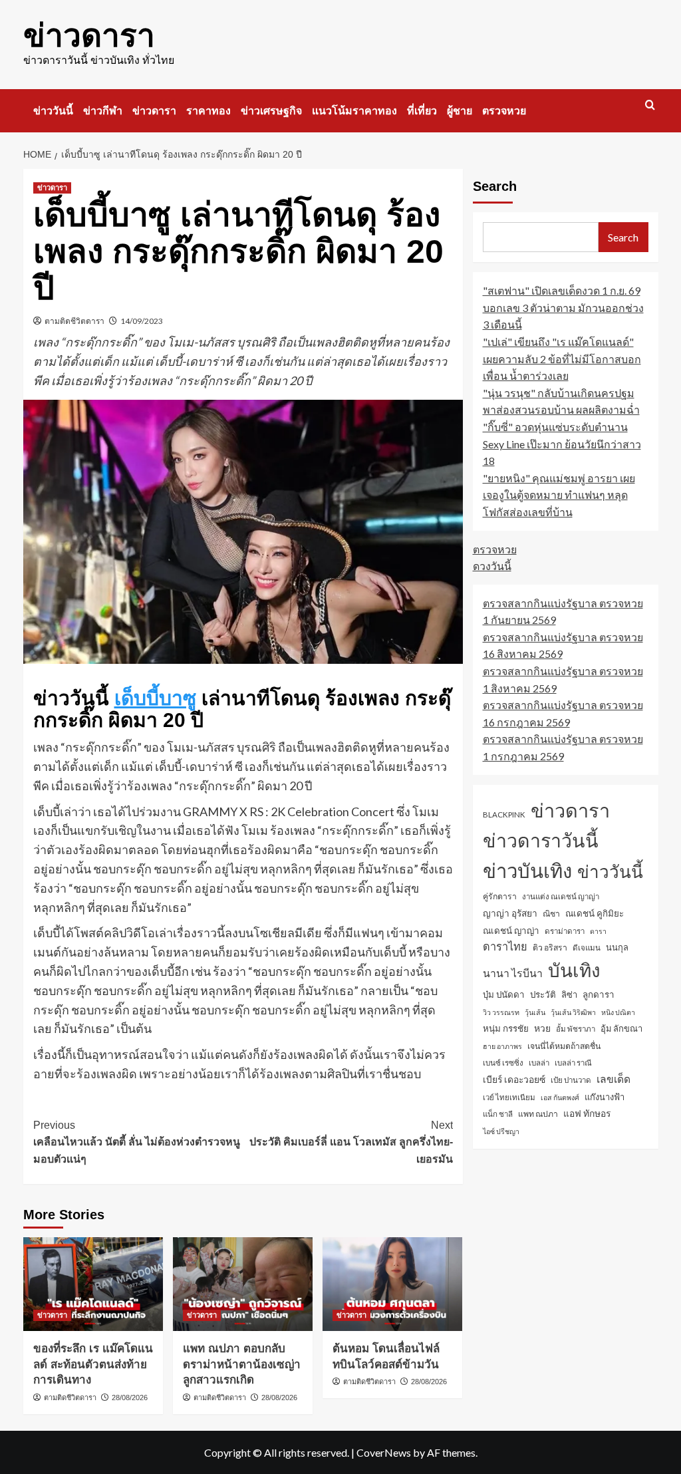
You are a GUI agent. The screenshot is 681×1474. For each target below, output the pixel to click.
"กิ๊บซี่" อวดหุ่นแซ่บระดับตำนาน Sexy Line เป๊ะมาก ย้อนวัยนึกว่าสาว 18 (562, 443)
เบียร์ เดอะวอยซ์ (514, 1079)
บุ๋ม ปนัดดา (504, 994)
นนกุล (617, 947)
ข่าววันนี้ (53, 110)
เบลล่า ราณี (573, 1062)
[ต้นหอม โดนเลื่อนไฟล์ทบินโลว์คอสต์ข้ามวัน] (392, 1283)
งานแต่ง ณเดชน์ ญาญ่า (560, 896)
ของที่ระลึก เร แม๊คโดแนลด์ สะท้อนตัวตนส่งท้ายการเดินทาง (93, 1364)
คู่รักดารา (500, 896)
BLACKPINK (504, 814)
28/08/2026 (130, 1397)
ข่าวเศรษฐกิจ (271, 110)
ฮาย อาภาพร (502, 1046)
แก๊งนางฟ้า (604, 1097)
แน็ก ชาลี (498, 1113)
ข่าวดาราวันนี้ (541, 840)
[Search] (650, 105)
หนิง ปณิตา (618, 1012)
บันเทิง (574, 969)
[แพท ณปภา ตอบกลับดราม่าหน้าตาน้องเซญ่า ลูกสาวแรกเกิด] (243, 1283)
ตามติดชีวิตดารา (74, 321)
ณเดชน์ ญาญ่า (511, 930)
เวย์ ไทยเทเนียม (509, 1097)
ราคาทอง (208, 110)
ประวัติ (543, 994)
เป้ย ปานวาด (571, 1080)
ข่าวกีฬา (102, 110)
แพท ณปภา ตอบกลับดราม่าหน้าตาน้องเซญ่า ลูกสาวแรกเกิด (242, 1364)
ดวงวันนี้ (492, 565)
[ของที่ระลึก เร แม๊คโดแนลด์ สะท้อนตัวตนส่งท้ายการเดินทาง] (93, 1283)
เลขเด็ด (613, 1079)
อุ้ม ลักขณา (621, 1028)
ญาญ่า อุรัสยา (510, 913)
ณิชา (551, 914)
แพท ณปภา (538, 1114)
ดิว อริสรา (550, 948)
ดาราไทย (505, 946)
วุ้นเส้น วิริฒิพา (573, 1012)
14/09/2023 (141, 321)
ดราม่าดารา (565, 931)
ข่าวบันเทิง (527, 870)
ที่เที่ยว (422, 110)
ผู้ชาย (459, 110)
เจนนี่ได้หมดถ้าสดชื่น (564, 1046)
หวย (542, 1028)
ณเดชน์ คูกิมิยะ (594, 913)
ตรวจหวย (504, 110)
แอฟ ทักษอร (587, 1113)
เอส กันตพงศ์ (560, 1097)
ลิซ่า (569, 994)
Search (495, 186)
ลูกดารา (598, 994)
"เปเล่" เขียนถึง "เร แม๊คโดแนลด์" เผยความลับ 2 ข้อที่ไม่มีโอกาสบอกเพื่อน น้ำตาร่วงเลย (562, 358)
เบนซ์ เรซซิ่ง (503, 1062)
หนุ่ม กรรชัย (506, 1028)
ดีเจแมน (587, 947)
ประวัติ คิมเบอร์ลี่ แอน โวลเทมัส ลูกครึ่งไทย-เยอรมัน (351, 1142)
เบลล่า (539, 1062)
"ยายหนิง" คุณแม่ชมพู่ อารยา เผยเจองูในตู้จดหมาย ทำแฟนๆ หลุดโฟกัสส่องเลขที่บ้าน (559, 495)
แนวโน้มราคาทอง (354, 110)
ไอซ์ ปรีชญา (501, 1131)
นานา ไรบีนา (513, 972)
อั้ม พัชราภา (575, 1028)
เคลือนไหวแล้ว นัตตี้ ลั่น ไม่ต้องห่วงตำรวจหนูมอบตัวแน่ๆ (136, 1142)
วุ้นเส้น (535, 1012)
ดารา (598, 931)
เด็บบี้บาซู (155, 698)
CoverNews (383, 1452)
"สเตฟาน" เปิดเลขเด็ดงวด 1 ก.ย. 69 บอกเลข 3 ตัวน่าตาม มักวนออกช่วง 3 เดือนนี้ (563, 307)
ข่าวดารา (89, 35)
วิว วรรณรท (501, 1012)
